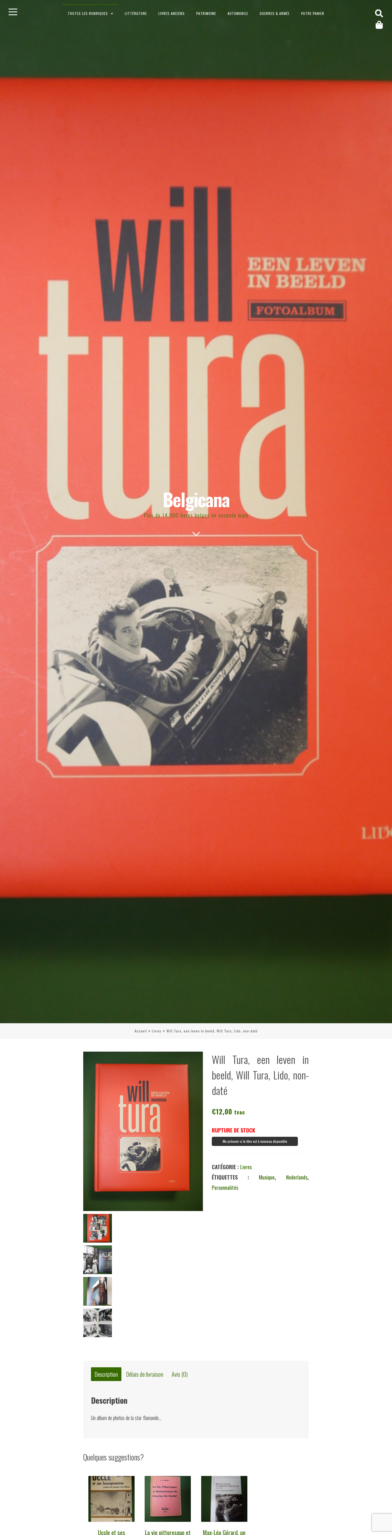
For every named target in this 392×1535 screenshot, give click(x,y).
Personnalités (225, 1187)
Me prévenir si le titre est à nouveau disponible (255, 1141)
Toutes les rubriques (88, 13)
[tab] (106, 1374)
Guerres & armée (275, 13)
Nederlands (296, 1177)
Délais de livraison (144, 1374)
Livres (157, 1030)
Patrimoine (206, 13)
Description (106, 1374)
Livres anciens (171, 13)
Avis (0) (180, 1374)
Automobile (238, 13)
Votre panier (312, 13)
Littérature (136, 13)
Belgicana (196, 499)
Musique (267, 1177)
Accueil (141, 1030)
